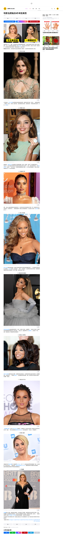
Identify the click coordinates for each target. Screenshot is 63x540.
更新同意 (47, 15)
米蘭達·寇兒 (10, 164)
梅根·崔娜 (10, 464)
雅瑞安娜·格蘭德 (6, 329)
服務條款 (57, 14)
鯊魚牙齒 (19, 45)
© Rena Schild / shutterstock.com (8, 371)
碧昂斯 (14, 515)
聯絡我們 (44, 14)
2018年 (9, 268)
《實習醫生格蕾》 (7, 428)
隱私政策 (47, 14)
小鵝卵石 (30, 330)
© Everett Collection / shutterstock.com (9, 162)
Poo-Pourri (18, 464)
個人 (27, 8)
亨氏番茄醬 (10, 515)
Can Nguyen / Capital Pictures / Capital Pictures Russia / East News (21, 519)
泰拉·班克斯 (6, 267)
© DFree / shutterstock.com (7, 426)
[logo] (9, 8)
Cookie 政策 (53, 14)
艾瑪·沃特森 (10, 102)
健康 (43, 34)
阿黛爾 (5, 512)
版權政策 (50, 14)
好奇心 (44, 50)
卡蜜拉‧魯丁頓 (14, 428)
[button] (45, 31)
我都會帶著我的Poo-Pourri (20, 465)
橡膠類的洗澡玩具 (19, 429)
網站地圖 (44, 15)
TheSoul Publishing (49, 17)
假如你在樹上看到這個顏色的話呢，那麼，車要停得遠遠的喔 (51, 48)
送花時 (37, 208)
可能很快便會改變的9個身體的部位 (50, 32)
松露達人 (15, 375)
